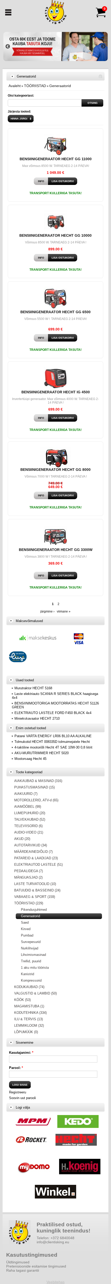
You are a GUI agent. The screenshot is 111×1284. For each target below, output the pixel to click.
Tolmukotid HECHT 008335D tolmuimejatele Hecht (52, 742)
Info (41, 181)
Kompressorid (31, 980)
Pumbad (27, 935)
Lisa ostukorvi (63, 181)
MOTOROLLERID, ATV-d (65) (36, 800)
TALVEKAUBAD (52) (29, 819)
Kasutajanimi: (21, 1053)
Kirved (25, 929)
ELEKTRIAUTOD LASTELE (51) (38, 864)
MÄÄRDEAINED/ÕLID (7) (33, 852)
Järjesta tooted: (19, 111)
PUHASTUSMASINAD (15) (34, 787)
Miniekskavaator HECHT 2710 (37, 718)
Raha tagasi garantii (22, 1270)
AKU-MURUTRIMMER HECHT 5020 (41, 753)
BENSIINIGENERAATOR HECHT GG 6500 (55, 312)
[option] (55, 46)
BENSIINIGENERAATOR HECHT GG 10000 (55, 235)
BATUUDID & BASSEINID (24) (37, 890)
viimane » (63, 611)
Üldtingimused (17, 1262)
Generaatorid (60, 86)
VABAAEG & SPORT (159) (34, 897)
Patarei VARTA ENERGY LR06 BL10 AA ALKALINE (53, 736)
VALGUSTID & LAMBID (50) (35, 993)
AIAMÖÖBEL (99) (27, 807)
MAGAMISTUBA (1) (29, 1006)
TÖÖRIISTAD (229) (28, 903)
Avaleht (15, 86)
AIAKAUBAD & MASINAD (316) (38, 781)
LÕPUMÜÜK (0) (26, 1032)
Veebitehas (55, 1282)
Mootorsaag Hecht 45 (30, 759)
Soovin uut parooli (22, 1098)
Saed (25, 922)
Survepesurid (31, 942)
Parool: (16, 1068)
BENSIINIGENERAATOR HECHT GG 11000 (56, 159)
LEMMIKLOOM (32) (29, 1025)
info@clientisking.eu (53, 1242)
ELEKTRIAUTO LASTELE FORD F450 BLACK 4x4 (52, 713)
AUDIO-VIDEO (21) (28, 832)
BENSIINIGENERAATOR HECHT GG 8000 (55, 469)
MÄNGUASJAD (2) (28, 877)
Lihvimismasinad (33, 955)
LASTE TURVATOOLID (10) (35, 884)
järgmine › (47, 611)
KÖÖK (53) (22, 1000)
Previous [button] (7, 46)
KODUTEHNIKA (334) (30, 1013)
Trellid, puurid (31, 961)
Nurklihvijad (29, 948)
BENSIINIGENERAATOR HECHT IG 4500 (55, 392)
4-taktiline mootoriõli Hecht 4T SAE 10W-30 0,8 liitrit (53, 747)
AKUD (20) (22, 839)
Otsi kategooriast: (21, 95)
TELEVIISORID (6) (28, 826)
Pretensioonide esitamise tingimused (36, 1266)
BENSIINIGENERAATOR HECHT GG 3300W (55, 550)
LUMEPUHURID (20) (29, 813)
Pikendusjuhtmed (34, 910)
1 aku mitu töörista (35, 968)
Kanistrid (27, 974)
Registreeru (17, 1092)
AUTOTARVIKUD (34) (30, 845)
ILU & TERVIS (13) (28, 1019)
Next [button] (103, 46)
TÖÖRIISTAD (35, 86)
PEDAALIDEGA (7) (28, 871)
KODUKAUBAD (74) (29, 987)
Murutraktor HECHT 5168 (33, 688)
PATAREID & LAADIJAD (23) (36, 858)
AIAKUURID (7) (25, 794)
